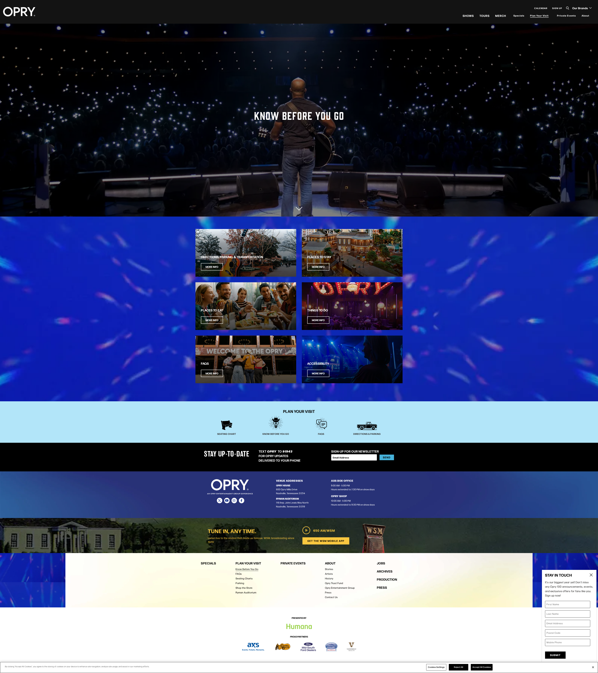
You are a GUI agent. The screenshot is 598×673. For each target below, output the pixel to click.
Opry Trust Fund (334, 583)
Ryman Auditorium (246, 592)
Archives (385, 571)
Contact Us (331, 597)
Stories (329, 569)
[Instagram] (234, 500)
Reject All (458, 667)
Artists (329, 573)
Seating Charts (244, 578)
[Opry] (19, 12)
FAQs (239, 573)
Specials (518, 15)
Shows (468, 16)
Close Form (591, 575)
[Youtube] (227, 500)
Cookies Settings (436, 667)
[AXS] (253, 646)
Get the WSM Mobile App (325, 541)
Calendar (541, 8)
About (585, 15)
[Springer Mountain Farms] (331, 646)
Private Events (566, 15)
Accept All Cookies (481, 667)
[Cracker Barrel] (282, 646)
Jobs (381, 563)
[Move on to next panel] (299, 207)
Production (387, 579)
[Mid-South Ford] (308, 646)
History (329, 578)
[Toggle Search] (567, 8)
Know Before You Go (247, 569)
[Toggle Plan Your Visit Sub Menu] (550, 15)
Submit (555, 655)
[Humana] (299, 626)
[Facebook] (241, 500)
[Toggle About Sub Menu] (591, 15)
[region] (299, 667)
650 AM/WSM (324, 530)
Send (387, 457)
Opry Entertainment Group (340, 587)
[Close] (593, 667)
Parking (240, 583)
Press (328, 592)
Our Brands (580, 8)
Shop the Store (244, 587)
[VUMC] (351, 646)
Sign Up (557, 8)
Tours (484, 16)
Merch (500, 16)
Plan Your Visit (539, 15)
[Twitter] (219, 500)
